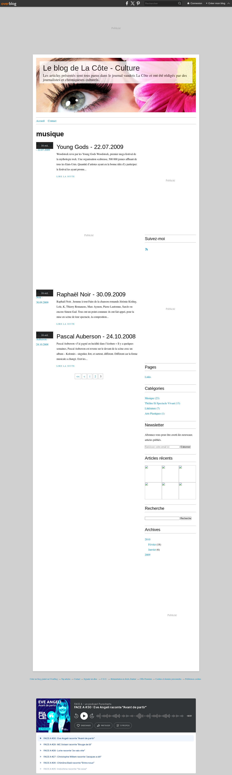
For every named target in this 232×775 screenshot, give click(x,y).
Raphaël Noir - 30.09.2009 (91, 294)
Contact (52, 121)
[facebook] (127, 3)
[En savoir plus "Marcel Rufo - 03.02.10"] (170, 473)
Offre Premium (146, 679)
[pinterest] (138, 3)
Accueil (40, 121)
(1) (155, 413)
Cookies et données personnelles (168, 679)
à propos (124, 725)
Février (152, 544)
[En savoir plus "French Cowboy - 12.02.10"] (187, 473)
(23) (152, 398)
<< (77, 376)
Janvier (152, 549)
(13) (162, 403)
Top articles (65, 679)
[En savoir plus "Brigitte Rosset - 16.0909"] (170, 490)
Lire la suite (66, 176)
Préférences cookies (193, 679)
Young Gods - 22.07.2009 (90, 146)
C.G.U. (104, 679)
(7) (152, 408)
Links (148, 377)
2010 (147, 539)
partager (105, 725)
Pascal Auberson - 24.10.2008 (96, 336)
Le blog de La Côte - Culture (91, 68)
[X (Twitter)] (132, 3)
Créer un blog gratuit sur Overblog (44, 679)
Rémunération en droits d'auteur (123, 679)
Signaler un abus (91, 679)
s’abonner (86, 725)
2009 (147, 554)
